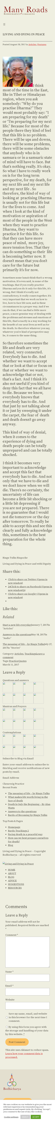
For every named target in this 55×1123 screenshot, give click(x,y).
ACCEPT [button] (35, 1117)
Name (9, 971)
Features (41, 44)
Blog (10, 845)
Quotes (22, 661)
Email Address (11, 777)
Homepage (14, 827)
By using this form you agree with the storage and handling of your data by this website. (26, 1030)
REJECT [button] (25, 1117)
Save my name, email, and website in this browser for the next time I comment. (28, 1017)
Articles (32, 44)
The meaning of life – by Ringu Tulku (23, 644)
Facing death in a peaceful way (25, 834)
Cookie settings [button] (11, 1117)
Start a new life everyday (17, 625)
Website (10, 999)
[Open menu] (4, 24)
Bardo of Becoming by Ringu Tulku (27, 815)
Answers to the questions (17, 634)
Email (9, 985)
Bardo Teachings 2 (18, 830)
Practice (13, 661)
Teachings (30, 653)
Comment (11, 935)
